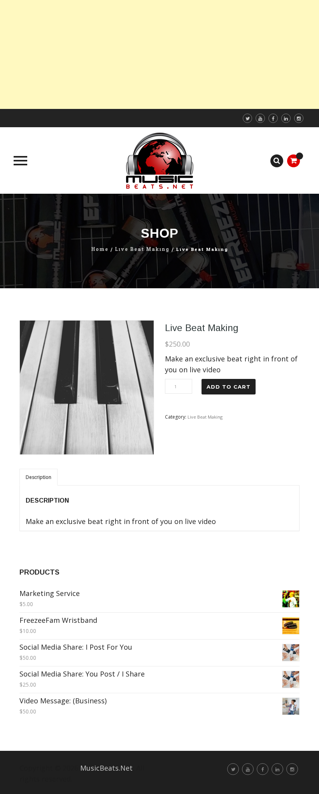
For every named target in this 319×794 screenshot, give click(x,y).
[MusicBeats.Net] (159, 160)
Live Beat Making (142, 249)
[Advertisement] (159, 54)
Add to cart (229, 387)
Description (38, 477)
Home (100, 249)
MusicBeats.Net (106, 768)
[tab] (38, 477)
